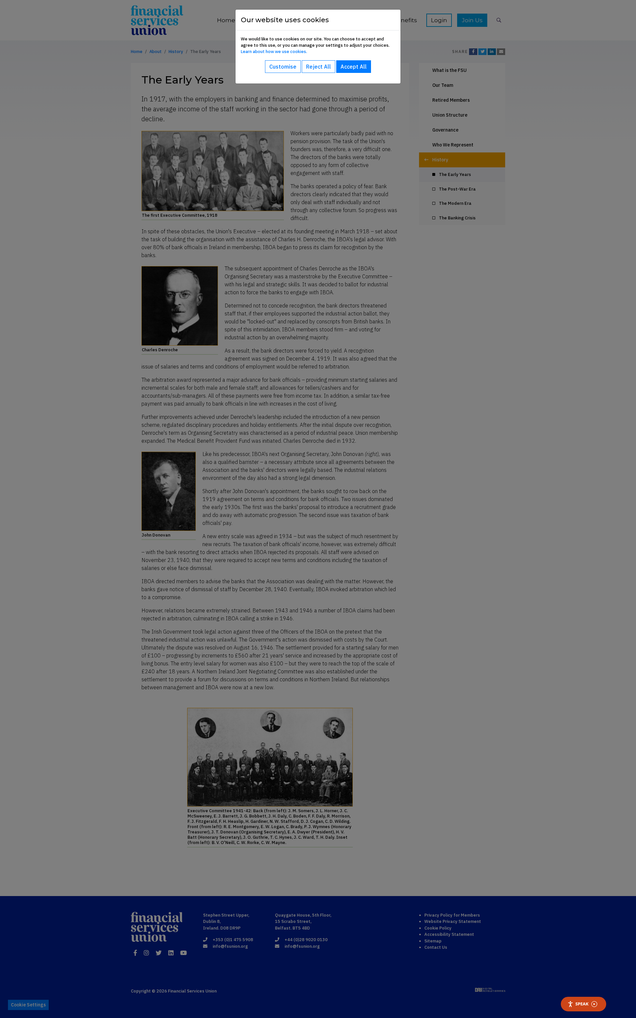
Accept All (354, 66)
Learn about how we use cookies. (274, 51)
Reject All (318, 66)
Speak (582, 1004)
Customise (282, 66)
